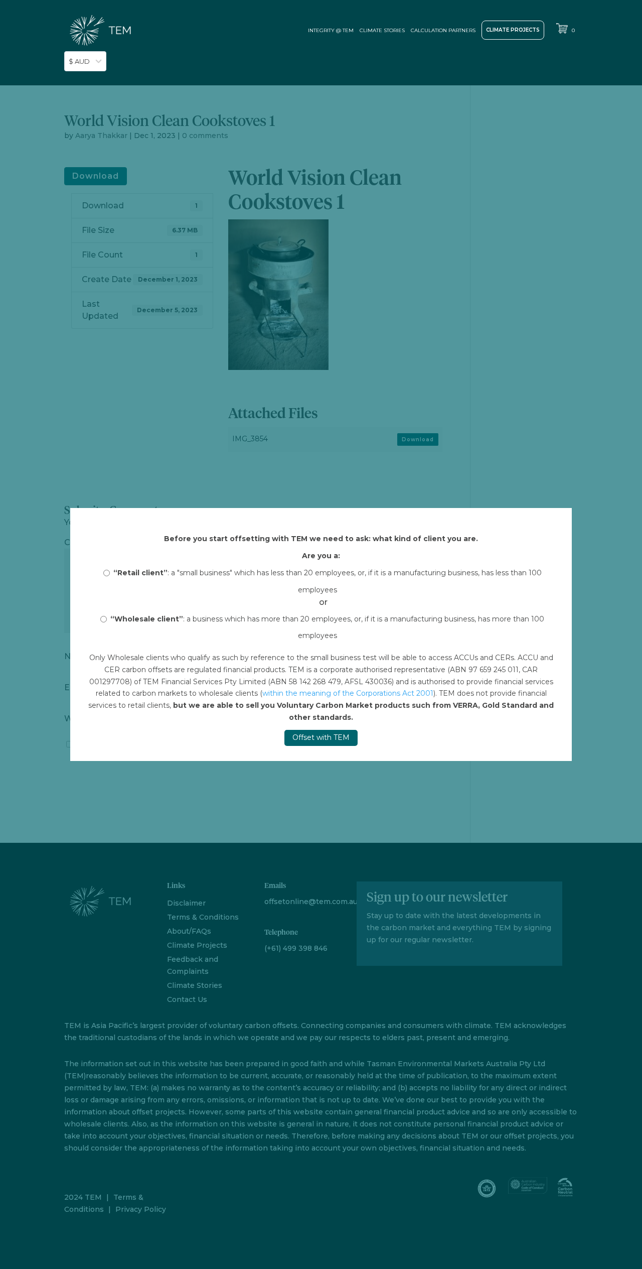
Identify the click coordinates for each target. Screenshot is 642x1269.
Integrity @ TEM (331, 30)
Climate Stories (382, 30)
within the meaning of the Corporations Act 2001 (347, 693)
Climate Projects (513, 30)
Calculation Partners (443, 30)
